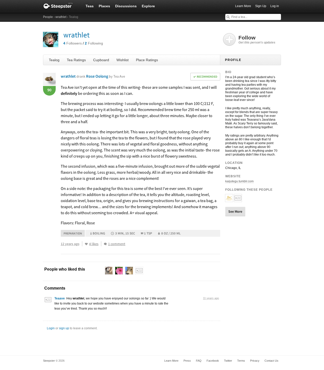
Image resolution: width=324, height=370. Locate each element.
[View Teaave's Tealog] (48, 301)
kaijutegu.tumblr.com (239, 181)
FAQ (198, 360)
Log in (274, 6)
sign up (64, 328)
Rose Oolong (105, 76)
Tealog (54, 60)
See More (235, 211)
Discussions (126, 6)
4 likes (93, 244)
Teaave (59, 298)
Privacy (254, 360)
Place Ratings (147, 60)
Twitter (228, 360)
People (48, 17)
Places (104, 6)
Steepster (60, 6)
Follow (256, 39)
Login (51, 328)
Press (187, 360)
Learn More (243, 6)
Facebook (213, 360)
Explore (148, 6)
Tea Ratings (76, 60)
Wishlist (122, 60)
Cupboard (101, 60)
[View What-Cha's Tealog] (229, 200)
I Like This (86, 244)
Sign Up (260, 6)
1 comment (116, 244)
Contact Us (271, 360)
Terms (241, 360)
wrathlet (60, 17)
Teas (90, 6)
